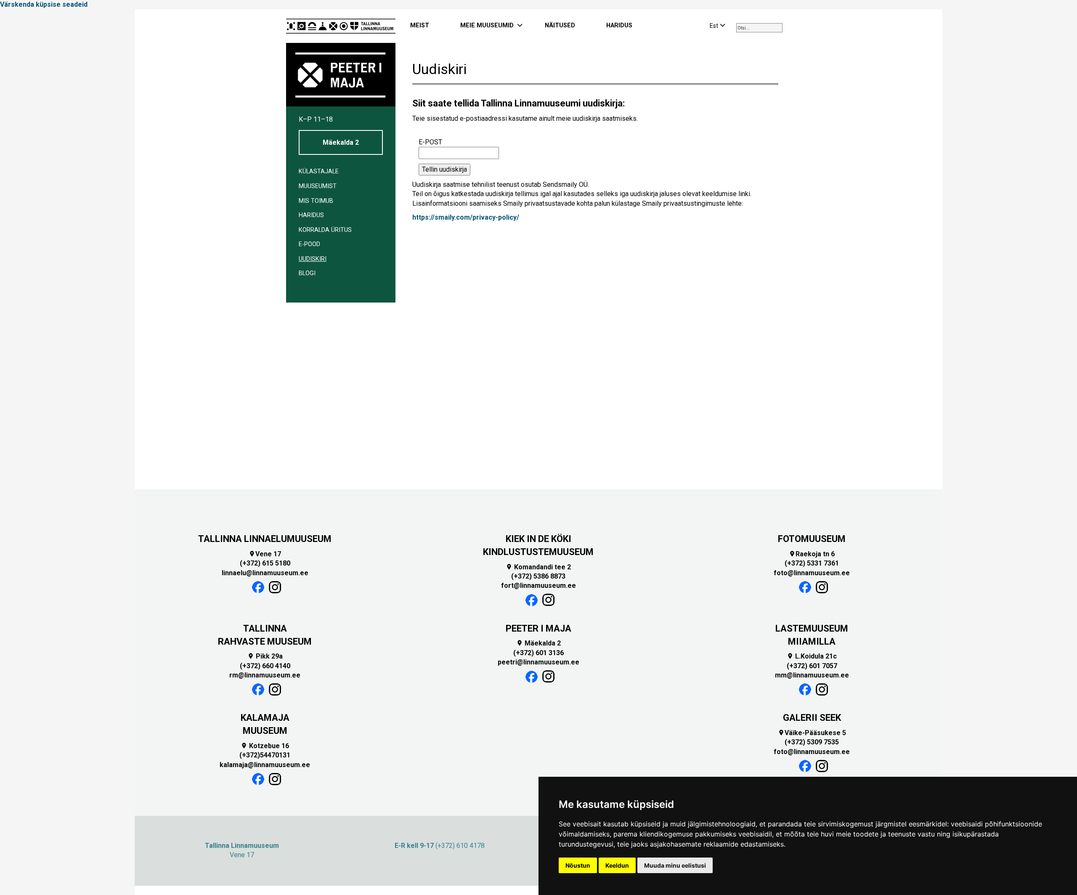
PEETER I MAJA (538, 628)
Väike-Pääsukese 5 (812, 733)
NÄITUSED (560, 25)
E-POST (430, 142)
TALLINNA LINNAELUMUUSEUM (265, 539)
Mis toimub (316, 200)
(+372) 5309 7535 (812, 742)
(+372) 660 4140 (265, 666)
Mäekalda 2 (341, 142)
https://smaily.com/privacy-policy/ (465, 217)
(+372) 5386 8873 (538, 576)
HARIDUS (619, 25)
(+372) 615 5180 (265, 563)
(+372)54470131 (264, 755)
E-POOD (309, 244)
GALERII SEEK (812, 717)
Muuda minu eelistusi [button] (675, 865)
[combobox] (759, 27)
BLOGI (307, 273)
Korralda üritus (325, 230)
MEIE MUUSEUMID (487, 25)
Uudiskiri (312, 259)
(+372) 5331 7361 (812, 563)
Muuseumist (318, 186)
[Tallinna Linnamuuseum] (340, 26)
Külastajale (319, 171)
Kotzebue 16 (265, 746)
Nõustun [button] (577, 865)
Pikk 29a (265, 656)
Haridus (311, 215)
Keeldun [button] (617, 865)
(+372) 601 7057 (812, 666)
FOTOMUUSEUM (812, 539)
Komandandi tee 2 (538, 567)
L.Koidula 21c (812, 656)
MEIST (419, 25)
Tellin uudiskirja (444, 169)
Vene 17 (265, 554)
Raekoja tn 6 (812, 554)
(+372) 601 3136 (538, 653)
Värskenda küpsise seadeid (44, 4)
